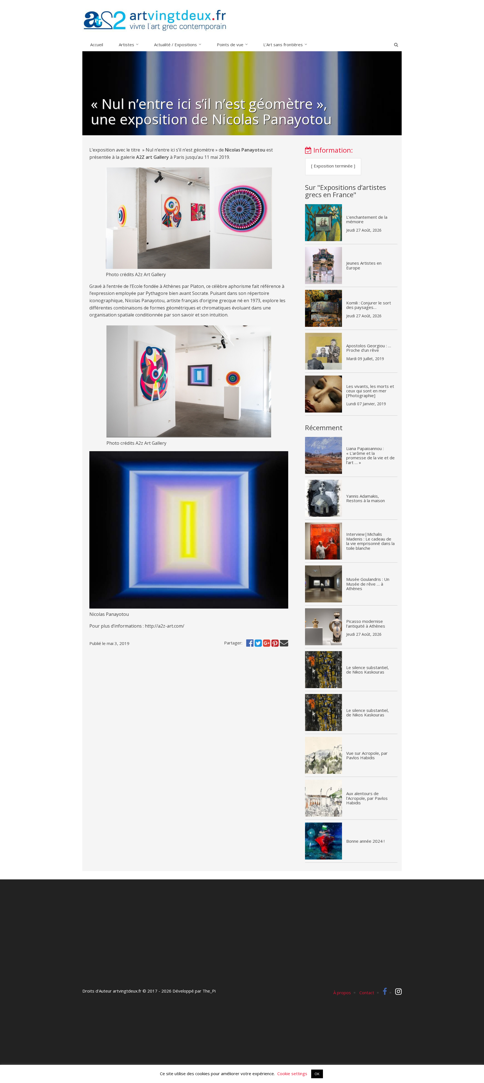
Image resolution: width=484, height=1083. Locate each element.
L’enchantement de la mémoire (366, 219)
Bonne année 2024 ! (365, 841)
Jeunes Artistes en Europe (363, 265)
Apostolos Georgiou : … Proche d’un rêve (368, 348)
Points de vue (230, 44)
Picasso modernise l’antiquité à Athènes (365, 623)
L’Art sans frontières (283, 44)
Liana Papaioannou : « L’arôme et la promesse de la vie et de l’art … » (370, 455)
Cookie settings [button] (292, 1073)
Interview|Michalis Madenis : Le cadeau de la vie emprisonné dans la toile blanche (370, 541)
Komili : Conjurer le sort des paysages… (368, 305)
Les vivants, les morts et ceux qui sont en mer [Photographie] (370, 390)
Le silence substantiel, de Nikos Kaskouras (367, 670)
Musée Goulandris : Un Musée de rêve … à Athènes (367, 583)
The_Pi (209, 991)
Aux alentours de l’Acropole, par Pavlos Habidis (367, 798)
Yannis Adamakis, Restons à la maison (365, 498)
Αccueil (96, 44)
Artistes (126, 44)
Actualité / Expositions (175, 44)
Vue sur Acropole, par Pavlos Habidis (367, 755)
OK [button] (317, 1073)
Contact (366, 992)
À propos (342, 992)
